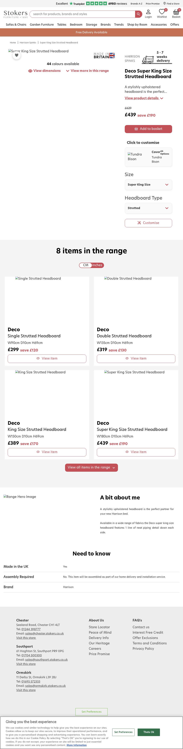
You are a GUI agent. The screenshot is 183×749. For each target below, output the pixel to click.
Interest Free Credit (148, 632)
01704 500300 (31, 655)
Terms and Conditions (150, 643)
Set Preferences (92, 711)
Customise (151, 223)
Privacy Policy (143, 648)
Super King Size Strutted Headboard (59, 43)
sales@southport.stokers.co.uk (46, 659)
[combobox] (148, 184)
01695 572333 (30, 681)
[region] (91, 732)
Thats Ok (149, 732)
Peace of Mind (100, 632)
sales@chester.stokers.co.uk (44, 633)
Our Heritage (99, 643)
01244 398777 (31, 629)
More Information (77, 745)
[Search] (138, 14)
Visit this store (26, 637)
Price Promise (99, 654)
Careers (95, 648)
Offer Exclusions (145, 638)
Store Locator (99, 627)
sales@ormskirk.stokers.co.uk (45, 686)
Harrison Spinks (28, 43)
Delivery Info (99, 638)
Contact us (141, 627)
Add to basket (151, 129)
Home (13, 43)
